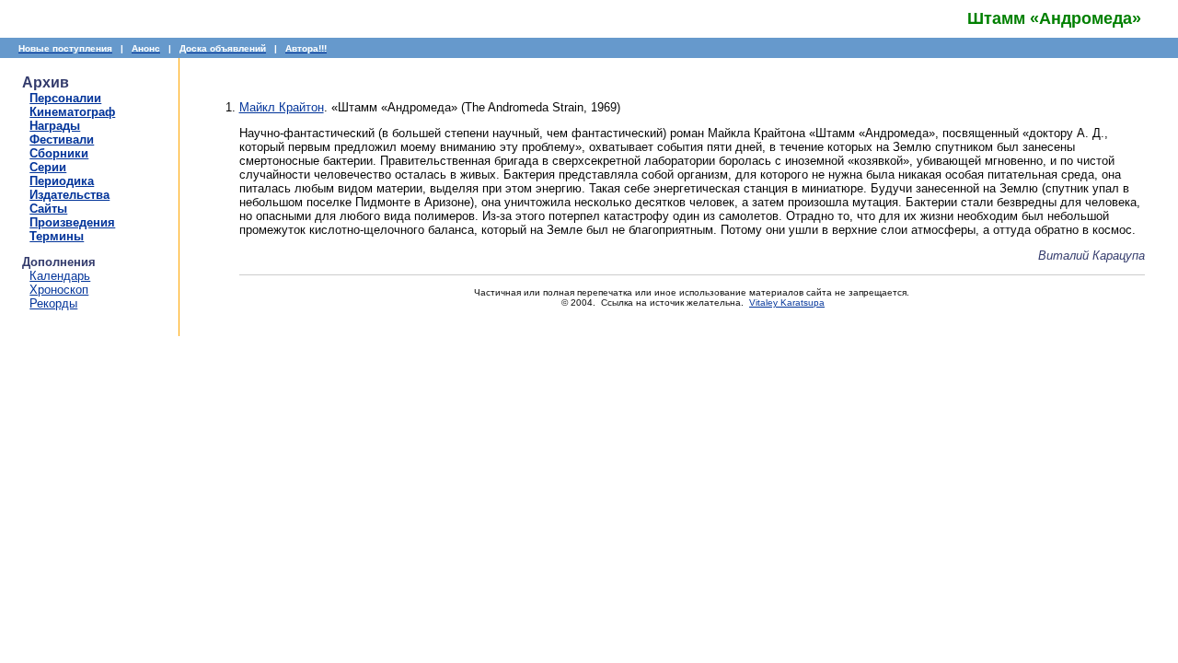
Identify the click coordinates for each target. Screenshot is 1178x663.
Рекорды (53, 303)
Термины (56, 236)
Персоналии (65, 98)
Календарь (59, 276)
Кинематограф (72, 112)
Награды (54, 126)
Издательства (69, 195)
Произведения (72, 222)
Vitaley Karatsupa (787, 302)
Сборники (58, 153)
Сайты (48, 208)
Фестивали (61, 139)
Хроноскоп (58, 290)
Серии (47, 167)
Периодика (61, 181)
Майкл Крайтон (281, 107)
